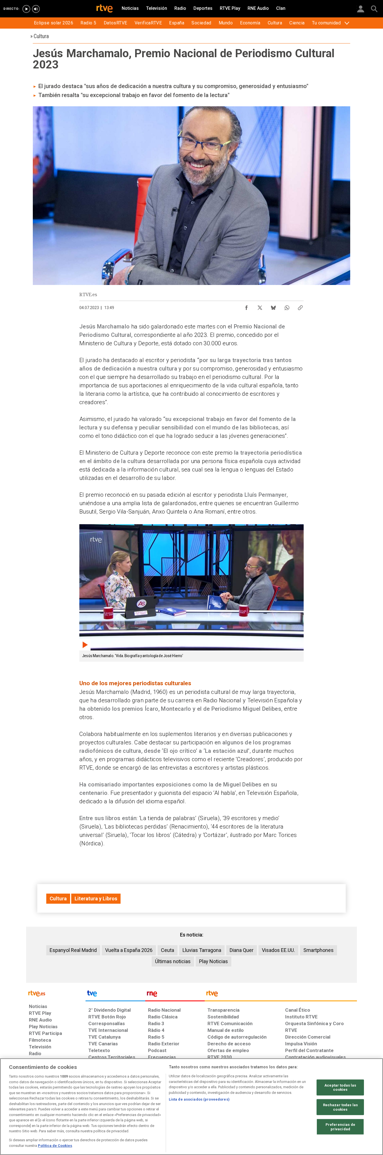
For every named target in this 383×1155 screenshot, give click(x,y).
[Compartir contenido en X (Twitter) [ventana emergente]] (260, 306)
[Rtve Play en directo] (26, 9)
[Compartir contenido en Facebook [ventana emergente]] (246, 306)
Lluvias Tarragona (202, 950)
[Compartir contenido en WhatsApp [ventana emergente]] (287, 306)
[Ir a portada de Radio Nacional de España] (175, 994)
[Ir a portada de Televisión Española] (115, 994)
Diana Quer (241, 950)
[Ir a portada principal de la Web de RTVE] (56, 993)
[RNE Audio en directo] (35, 9)
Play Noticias (213, 961)
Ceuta (167, 950)
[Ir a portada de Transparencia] (281, 994)
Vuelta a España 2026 (129, 950)
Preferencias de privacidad (340, 1126)
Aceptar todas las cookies (340, 1087)
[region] (191, 1106)
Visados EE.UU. (278, 950)
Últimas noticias (173, 961)
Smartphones (318, 950)
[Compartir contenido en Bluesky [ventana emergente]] (273, 306)
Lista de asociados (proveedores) (199, 1099)
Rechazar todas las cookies (340, 1107)
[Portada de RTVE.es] (104, 9)
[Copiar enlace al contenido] (300, 306)
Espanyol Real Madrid (73, 950)
